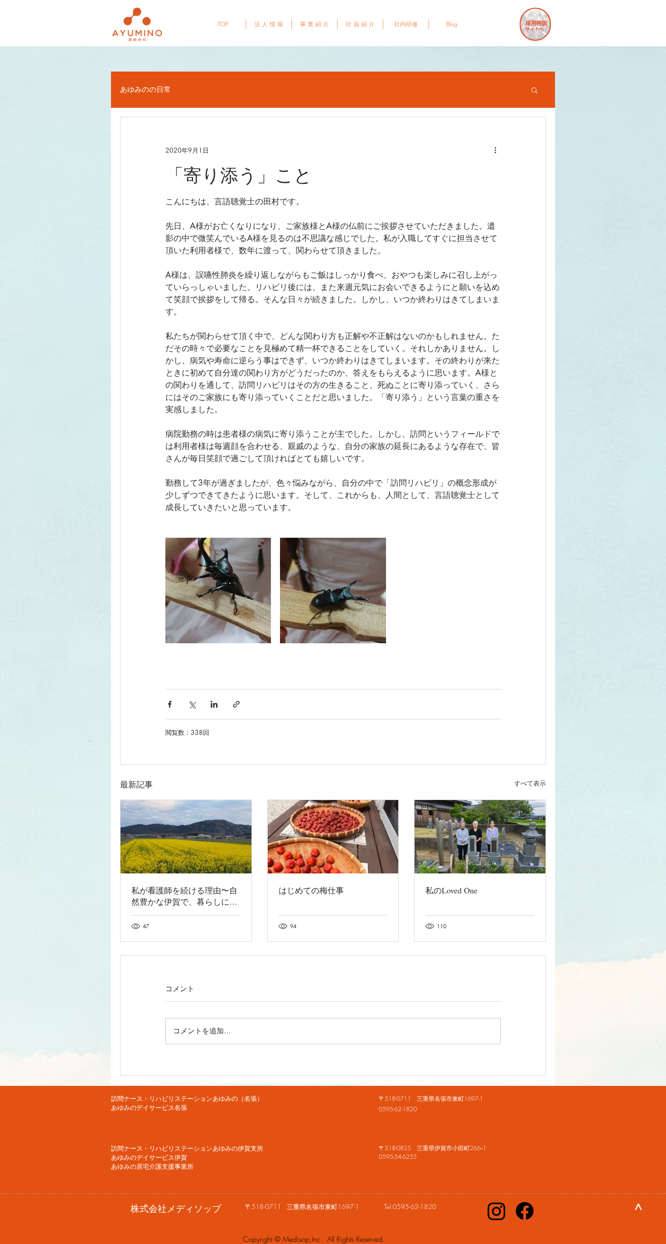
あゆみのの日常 (145, 89)
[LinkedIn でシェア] (214, 704)
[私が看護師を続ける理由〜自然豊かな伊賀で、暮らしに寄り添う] (186, 836)
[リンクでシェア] (236, 704)
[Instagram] (496, 1211)
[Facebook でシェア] (169, 704)
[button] (534, 89)
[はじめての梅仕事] (333, 836)
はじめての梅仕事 (311, 890)
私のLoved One (451, 890)
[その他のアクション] (495, 150)
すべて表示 (530, 783)
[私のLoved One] (480, 836)
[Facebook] (524, 1211)
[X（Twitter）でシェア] (192, 704)
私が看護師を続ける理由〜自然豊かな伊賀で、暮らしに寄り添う (184, 896)
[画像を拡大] (218, 590)
